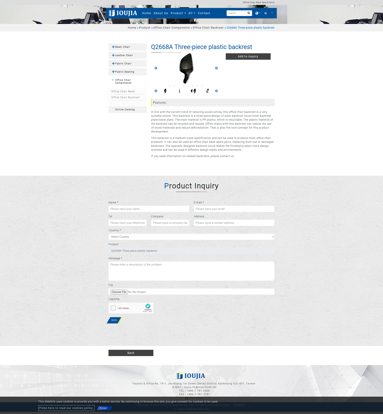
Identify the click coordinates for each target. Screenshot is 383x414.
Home (147, 13)
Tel (110, 216)
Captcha (114, 299)
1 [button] (170, 86)
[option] (186, 68)
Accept (103, 408)
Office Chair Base (123, 91)
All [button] (191, 13)
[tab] (127, 46)
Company (157, 216)
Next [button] (216, 68)
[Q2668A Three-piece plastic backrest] (186, 68)
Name (113, 202)
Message (115, 258)
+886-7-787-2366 (198, 390)
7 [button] (197, 86)
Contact (204, 13)
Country (114, 230)
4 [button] (183, 86)
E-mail (199, 202)
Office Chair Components (171, 27)
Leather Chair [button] (124, 55)
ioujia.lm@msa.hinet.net (200, 387)
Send (114, 320)
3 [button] (179, 86)
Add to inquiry (248, 56)
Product (145, 27)
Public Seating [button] (124, 71)
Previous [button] (155, 68)
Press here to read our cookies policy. (66, 408)
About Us (161, 13)
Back (130, 352)
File (110, 285)
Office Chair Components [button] (123, 81)
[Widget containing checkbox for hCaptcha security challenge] (131, 308)
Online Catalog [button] (125, 109)
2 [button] (174, 86)
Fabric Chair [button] (123, 63)
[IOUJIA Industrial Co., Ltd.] (124, 13)
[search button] (248, 14)
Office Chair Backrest (208, 27)
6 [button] (192, 86)
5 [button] (188, 86)
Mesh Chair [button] (122, 47)
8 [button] (201, 86)
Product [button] (177, 13)
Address (199, 216)
